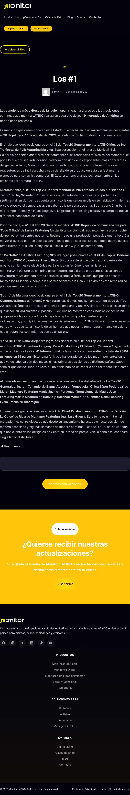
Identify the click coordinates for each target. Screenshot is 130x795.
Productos (10, 17)
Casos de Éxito (65, 752)
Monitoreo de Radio (65, 663)
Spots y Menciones (65, 681)
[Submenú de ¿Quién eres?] (40, 17)
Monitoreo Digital (65, 669)
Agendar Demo (16, 28)
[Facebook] (3, 643)
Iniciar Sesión (41, 28)
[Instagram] (12, 643)
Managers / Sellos (65, 726)
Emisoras (65, 708)
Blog (65, 758)
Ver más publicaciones (65, 484)
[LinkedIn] (31, 643)
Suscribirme (65, 584)
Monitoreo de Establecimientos (65, 675)
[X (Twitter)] (22, 643)
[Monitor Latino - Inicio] (18, 6)
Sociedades (65, 720)
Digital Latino (65, 746)
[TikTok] (41, 643)
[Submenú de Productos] (18, 17)
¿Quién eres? (31, 17)
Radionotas (65, 687)
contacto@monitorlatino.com (115, 789)
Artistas (65, 714)
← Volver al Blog (14, 49)
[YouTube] (50, 643)
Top (65, 67)
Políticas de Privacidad (84, 789)
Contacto (65, 764)
